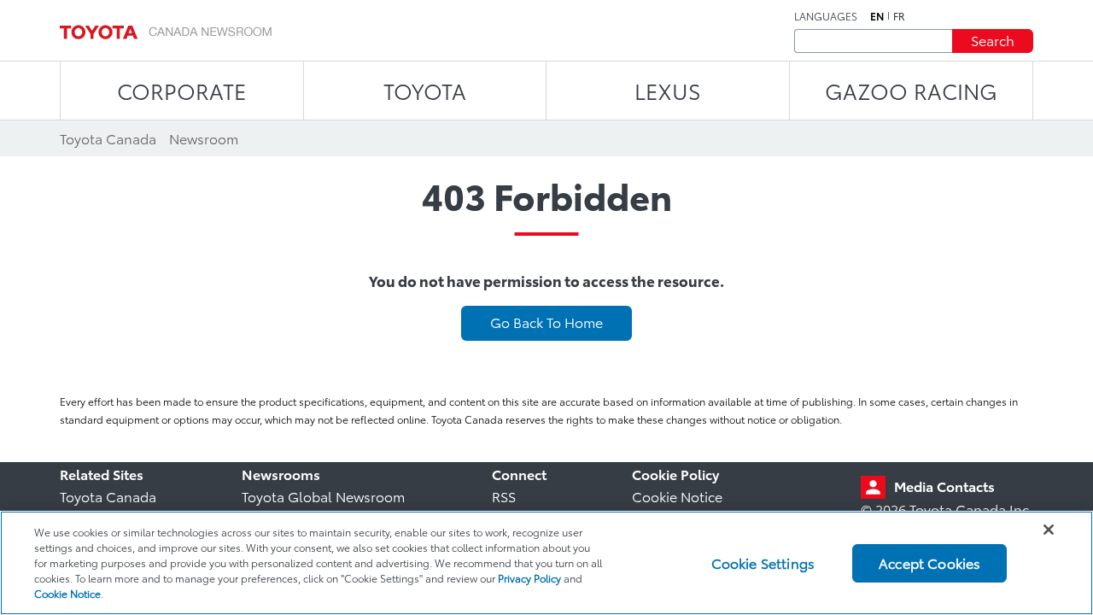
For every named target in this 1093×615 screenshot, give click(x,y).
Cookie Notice (677, 496)
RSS (504, 496)
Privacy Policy (529, 578)
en (877, 16)
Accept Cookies (929, 562)
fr (899, 16)
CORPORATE (181, 90)
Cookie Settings (763, 562)
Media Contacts (944, 485)
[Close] (1048, 529)
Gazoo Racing (911, 90)
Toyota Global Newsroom (323, 496)
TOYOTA (424, 90)
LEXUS (667, 90)
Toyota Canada (108, 496)
